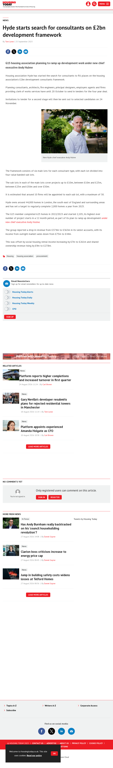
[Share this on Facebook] (8, 51)
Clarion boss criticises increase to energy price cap (43, 554)
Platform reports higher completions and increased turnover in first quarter (45, 378)
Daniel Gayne (49, 536)
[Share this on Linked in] (19, 51)
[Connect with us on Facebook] (41, 731)
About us (64, 743)
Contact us (37, 743)
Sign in (72, 46)
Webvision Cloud (63, 757)
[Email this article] (25, 51)
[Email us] (71, 731)
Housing (10, 256)
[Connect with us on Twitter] (51, 731)
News (6, 20)
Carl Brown (47, 384)
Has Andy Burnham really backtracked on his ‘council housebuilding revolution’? (46, 528)
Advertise (52, 743)
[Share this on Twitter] (13, 51)
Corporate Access (88, 705)
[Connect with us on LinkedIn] (61, 731)
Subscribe (11, 710)
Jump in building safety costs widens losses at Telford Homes (45, 577)
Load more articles (38, 446)
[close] (107, 46)
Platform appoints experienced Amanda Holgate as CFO (42, 429)
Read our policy (34, 755)
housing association (25, 256)
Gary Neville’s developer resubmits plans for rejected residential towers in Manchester (45, 403)
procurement (42, 256)
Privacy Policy (79, 743)
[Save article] (105, 51)
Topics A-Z (11, 705)
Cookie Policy (96, 743)
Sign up (10, 317)
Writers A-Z (50, 705)
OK (54, 753)
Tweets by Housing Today (85, 519)
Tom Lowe (9, 41)
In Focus (25, 519)
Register (55, 497)
